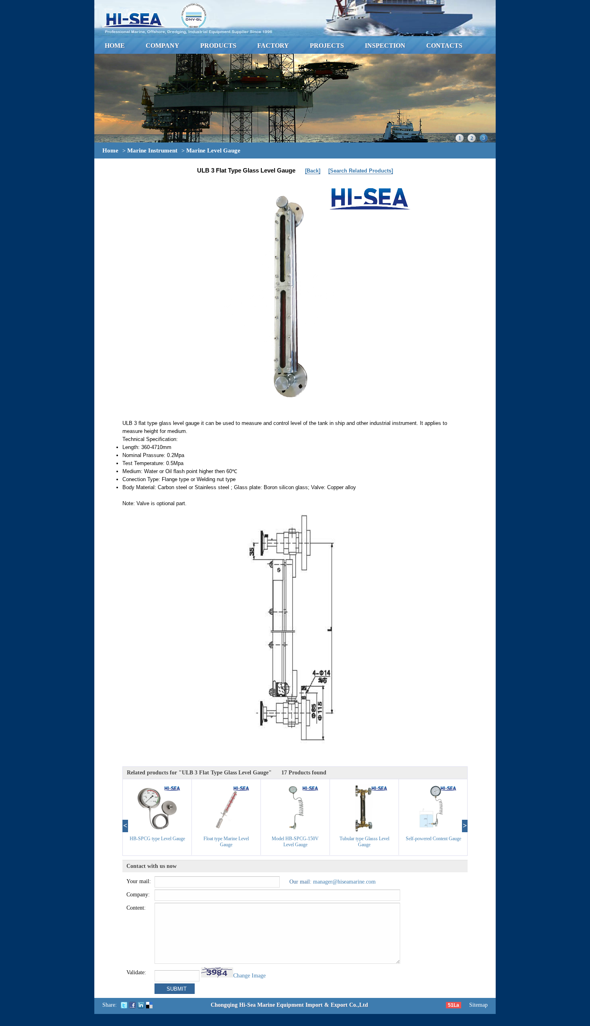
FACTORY (273, 45)
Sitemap (478, 1005)
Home (110, 150)
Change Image (249, 976)
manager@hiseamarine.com (344, 882)
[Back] (312, 171)
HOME (115, 45)
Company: (138, 895)
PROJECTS (327, 45)
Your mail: (138, 881)
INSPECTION (385, 45)
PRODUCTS (218, 45)
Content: (136, 908)
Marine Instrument (152, 150)
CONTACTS (444, 45)
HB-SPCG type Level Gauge (157, 838)
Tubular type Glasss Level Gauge (364, 841)
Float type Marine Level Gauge (226, 841)
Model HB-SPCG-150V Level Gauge (295, 841)
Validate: (136, 972)
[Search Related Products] (360, 171)
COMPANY (162, 45)
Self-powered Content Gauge (433, 838)
